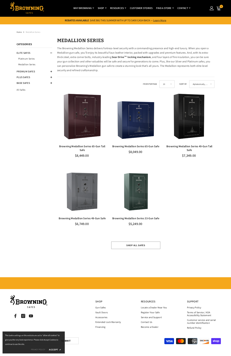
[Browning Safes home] (27, 8)
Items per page (150, 84)
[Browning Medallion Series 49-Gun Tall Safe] (189, 116)
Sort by (183, 84)
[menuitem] (34, 58)
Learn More (159, 20)
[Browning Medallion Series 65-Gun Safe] (136, 116)
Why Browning (82, 8)
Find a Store (163, 8)
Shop (101, 8)
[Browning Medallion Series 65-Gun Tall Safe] (82, 116)
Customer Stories (141, 8)
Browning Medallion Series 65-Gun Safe (135, 146)
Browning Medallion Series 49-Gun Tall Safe (189, 148)
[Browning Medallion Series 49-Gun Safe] (82, 188)
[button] (34, 53)
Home (19, 32)
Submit (66, 340)
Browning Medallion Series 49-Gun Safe (82, 218)
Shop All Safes (135, 245)
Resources (117, 8)
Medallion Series (33, 32)
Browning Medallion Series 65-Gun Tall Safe (82, 148)
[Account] (212, 8)
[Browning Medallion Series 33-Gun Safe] (136, 188)
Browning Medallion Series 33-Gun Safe (135, 218)
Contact (182, 8)
